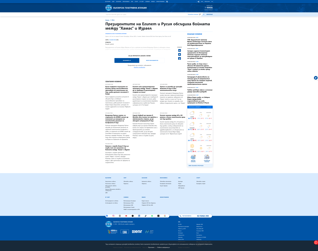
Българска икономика (165, 183)
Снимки (147, 1)
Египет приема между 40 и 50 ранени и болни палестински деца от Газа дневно (172, 117)
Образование (181, 185)
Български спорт (200, 183)
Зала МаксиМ (199, 228)
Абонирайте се (127, 60)
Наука (179, 183)
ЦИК (106, 192)
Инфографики (160, 1)
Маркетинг (199, 226)
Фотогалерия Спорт (129, 207)
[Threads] (120, 216)
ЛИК (132, 1)
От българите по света (111, 201)
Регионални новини (110, 183)
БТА (202, 1)
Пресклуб (207, 1)
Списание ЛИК (200, 231)
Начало (107, 20)
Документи (181, 235)
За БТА (179, 224)
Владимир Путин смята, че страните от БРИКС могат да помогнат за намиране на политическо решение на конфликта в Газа (116, 119)
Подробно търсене (193, 14)
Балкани (118, 1)
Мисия (179, 231)
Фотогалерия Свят (129, 203)
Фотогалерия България (130, 201)
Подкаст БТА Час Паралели (149, 203)
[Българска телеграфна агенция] (108, 224)
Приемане (151, 247)
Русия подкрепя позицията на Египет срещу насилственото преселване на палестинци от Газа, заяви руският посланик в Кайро (116, 90)
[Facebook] (107, 216)
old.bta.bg (198, 239)
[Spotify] (152, 216)
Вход (210, 7)
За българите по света (111, 203)
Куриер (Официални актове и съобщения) (113, 190)
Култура (180, 181)
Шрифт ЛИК (199, 224)
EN (212, 1)
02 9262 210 (203, 216)
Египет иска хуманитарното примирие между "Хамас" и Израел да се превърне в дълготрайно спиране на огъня (145, 89)
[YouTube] (127, 216)
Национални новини (110, 181)
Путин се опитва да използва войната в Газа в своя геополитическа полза (171, 88)
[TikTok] (146, 216)
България (107, 1)
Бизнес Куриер (163, 185)
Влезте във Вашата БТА (152, 60)
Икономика (126, 1)
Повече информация (163, 247)
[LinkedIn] (140, 216)
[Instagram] (114, 216)
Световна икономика (165, 181)
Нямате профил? (209, 9)
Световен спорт (200, 181)
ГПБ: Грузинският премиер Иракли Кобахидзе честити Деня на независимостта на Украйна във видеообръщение (199, 42)
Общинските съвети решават (110, 186)
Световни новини (128, 181)
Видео (153, 1)
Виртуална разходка (183, 226)
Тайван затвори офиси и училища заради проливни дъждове (199, 91)
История (180, 233)
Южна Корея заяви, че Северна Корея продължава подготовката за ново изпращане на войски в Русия (198, 100)
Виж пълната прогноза (196, 165)
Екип (197, 233)
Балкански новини (146, 181)
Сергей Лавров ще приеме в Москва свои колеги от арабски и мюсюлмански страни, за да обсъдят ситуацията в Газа (145, 118)
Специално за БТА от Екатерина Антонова (116, 33)
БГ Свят (142, 1)
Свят (113, 1)
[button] (167, 1)
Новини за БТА (182, 228)
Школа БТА (181, 239)
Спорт (136, 1)
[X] (133, 216)
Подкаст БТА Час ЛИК (147, 205)
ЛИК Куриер (181, 188)
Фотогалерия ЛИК (128, 205)
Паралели (126, 183)
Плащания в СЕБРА (201, 237)
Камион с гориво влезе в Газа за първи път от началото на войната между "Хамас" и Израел (117, 148)
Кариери (180, 237)
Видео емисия (145, 201)
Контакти (199, 235)
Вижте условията (139, 67)
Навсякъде (209, 14)
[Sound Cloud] (159, 216)
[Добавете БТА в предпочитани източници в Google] (165, 216)
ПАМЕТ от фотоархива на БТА (132, 209)
